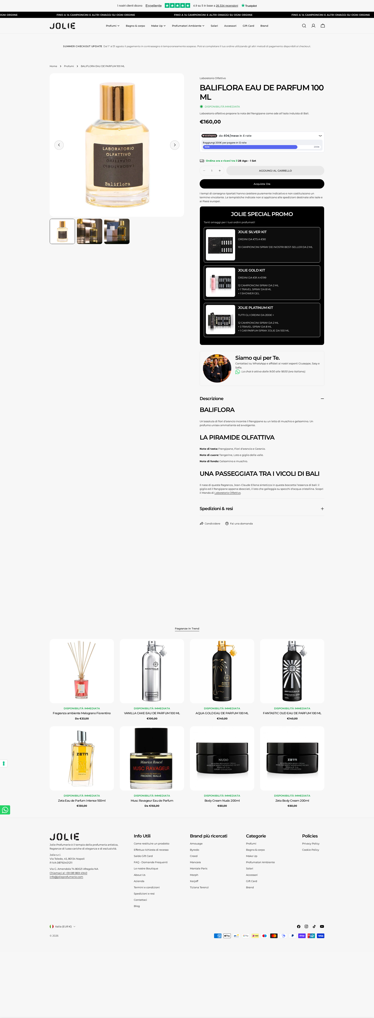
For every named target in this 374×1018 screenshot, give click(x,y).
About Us (139, 874)
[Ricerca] (304, 26)
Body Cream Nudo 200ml (222, 800)
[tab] (187, 629)
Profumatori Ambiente (260, 862)
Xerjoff (194, 881)
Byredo (194, 849)
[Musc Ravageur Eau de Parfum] (152, 758)
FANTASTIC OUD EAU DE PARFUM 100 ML (292, 713)
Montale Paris (198, 868)
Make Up (251, 856)
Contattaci (140, 899)
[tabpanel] (187, 723)
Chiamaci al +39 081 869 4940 (68, 872)
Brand (250, 887)
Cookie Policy (310, 849)
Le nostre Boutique (146, 868)
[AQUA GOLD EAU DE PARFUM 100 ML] (222, 671)
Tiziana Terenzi (199, 887)
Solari (249, 868)
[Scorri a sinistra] (59, 145)
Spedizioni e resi (144, 893)
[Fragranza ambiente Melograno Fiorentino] (82, 671)
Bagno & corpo (255, 849)
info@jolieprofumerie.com (66, 876)
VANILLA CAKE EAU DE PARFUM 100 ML (152, 713)
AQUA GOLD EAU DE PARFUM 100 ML (222, 713)
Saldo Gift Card (143, 856)
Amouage (196, 843)
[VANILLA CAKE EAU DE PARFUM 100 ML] (152, 671)
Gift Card (251, 881)
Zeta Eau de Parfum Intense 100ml (81, 800)
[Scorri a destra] (174, 145)
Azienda (139, 881)
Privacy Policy (310, 843)
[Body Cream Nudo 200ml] (222, 758)
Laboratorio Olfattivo (213, 78)
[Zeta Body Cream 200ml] (292, 758)
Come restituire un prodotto (151, 843)
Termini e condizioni (147, 887)
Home (53, 66)
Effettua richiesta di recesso (151, 849)
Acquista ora (262, 183)
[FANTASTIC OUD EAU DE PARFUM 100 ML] (292, 671)
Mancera (195, 862)
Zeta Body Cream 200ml (292, 800)
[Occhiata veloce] (108, 647)
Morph (194, 874)
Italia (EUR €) (63, 926)
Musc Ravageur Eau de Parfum (152, 800)
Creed (194, 856)
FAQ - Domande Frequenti (151, 862)
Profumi (69, 66)
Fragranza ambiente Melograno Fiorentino (82, 713)
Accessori (252, 874)
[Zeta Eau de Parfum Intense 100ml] (82, 758)
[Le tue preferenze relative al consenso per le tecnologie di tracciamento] (3, 763)
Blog (137, 906)
